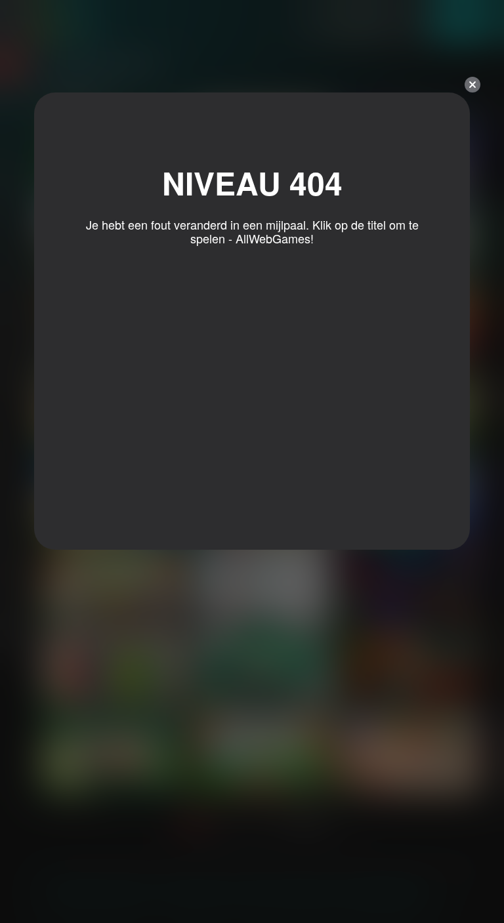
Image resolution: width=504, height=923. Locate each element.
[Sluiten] (472, 84)
